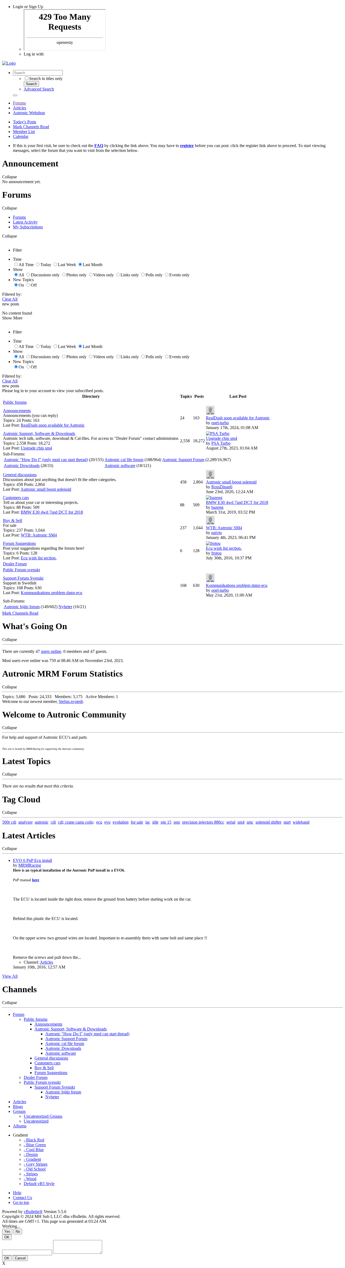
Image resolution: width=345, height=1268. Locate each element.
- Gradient (32, 1159)
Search (31, 84)
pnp (177, 822)
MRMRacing (29, 865)
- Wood (30, 1178)
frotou (216, 553)
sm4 (240, 822)
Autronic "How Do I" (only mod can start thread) (46, 459)
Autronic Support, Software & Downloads (39, 433)
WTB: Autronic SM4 (39, 535)
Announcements (17, 410)
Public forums (15, 402)
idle (155, 822)
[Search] (15, 95)
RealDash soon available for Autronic (53, 425)
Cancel (20, 1258)
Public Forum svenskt (21, 569)
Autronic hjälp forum (22, 606)
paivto (216, 532)
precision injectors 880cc (203, 822)
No (18, 1231)
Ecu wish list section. (39, 558)
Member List (24, 131)
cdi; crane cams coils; (76, 822)
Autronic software (120, 465)
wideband (301, 822)
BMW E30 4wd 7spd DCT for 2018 (52, 512)
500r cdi (9, 822)
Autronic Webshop (29, 112)
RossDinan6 (221, 487)
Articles (19, 108)
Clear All (10, 299)
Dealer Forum (15, 564)
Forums (19, 103)
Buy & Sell (12, 520)
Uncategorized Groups (43, 1116)
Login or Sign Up (28, 6)
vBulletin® (33, 1211)
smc (250, 822)
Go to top (21, 1202)
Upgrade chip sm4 (36, 448)
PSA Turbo (220, 443)
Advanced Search (39, 89)
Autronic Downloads (22, 465)
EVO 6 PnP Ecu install (32, 860)
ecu (99, 822)
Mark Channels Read (31, 126)
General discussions (20, 474)
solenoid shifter (268, 822)
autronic (42, 822)
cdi (53, 822)
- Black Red (34, 1140)
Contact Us (22, 1197)
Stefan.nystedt (71, 701)
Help (17, 1192)
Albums (19, 1126)
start (287, 822)
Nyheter (65, 606)
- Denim (31, 1154)
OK (6, 1237)
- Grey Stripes (35, 1164)
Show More (12, 318)
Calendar (20, 136)
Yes (7, 1231)
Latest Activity (25, 222)
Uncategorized (36, 1121)
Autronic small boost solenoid (45, 489)
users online (51, 651)
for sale (137, 822)
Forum (18, 1014)
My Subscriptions (28, 227)
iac (147, 822)
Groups (19, 1111)
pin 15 (166, 822)
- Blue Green (35, 1144)
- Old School (35, 1169)
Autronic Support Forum (183, 459)
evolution (121, 822)
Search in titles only (46, 78)
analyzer (25, 822)
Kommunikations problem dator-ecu (51, 592)
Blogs (18, 1106)
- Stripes (31, 1174)
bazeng (217, 507)
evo (107, 822)
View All (10, 976)
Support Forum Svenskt (23, 578)
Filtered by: (12, 294)
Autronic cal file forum (124, 459)
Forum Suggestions (19, 543)
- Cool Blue (34, 1149)
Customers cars (16, 497)
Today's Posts (24, 122)
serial (230, 822)
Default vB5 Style (39, 1183)
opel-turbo (220, 422)
